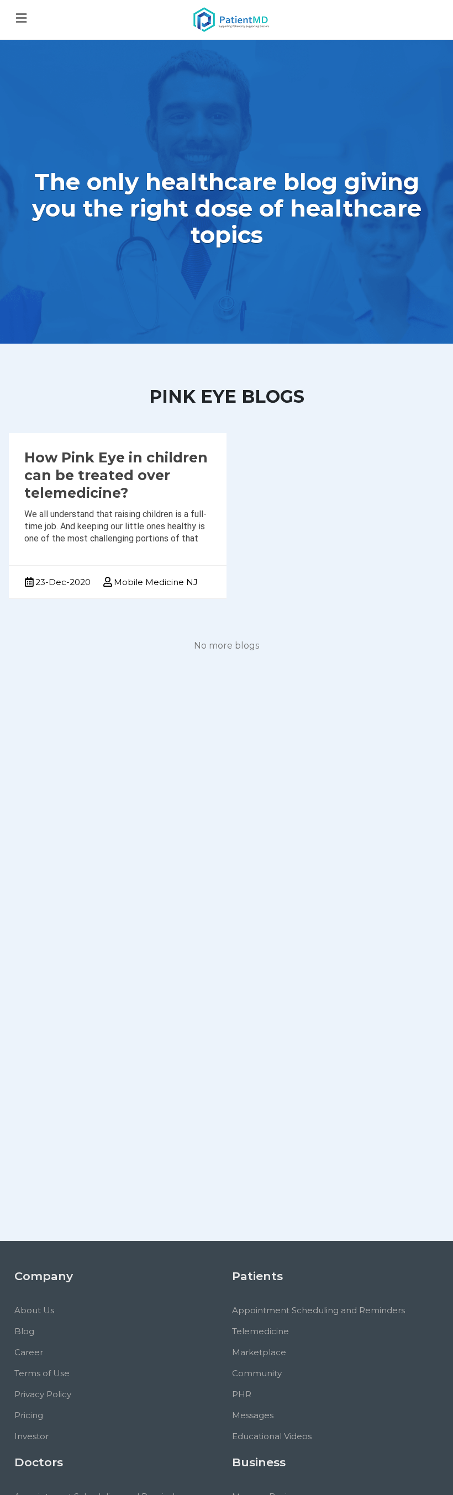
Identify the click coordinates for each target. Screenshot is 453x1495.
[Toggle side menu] (21, 18)
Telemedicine (260, 1331)
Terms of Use (42, 1373)
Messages (252, 1415)
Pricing (28, 1415)
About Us (34, 1310)
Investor (31, 1436)
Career (28, 1352)
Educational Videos (272, 1436)
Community (257, 1373)
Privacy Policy (42, 1394)
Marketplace (259, 1352)
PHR (241, 1394)
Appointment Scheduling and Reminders (318, 1310)
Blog (24, 1331)
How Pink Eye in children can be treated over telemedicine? (116, 475)
